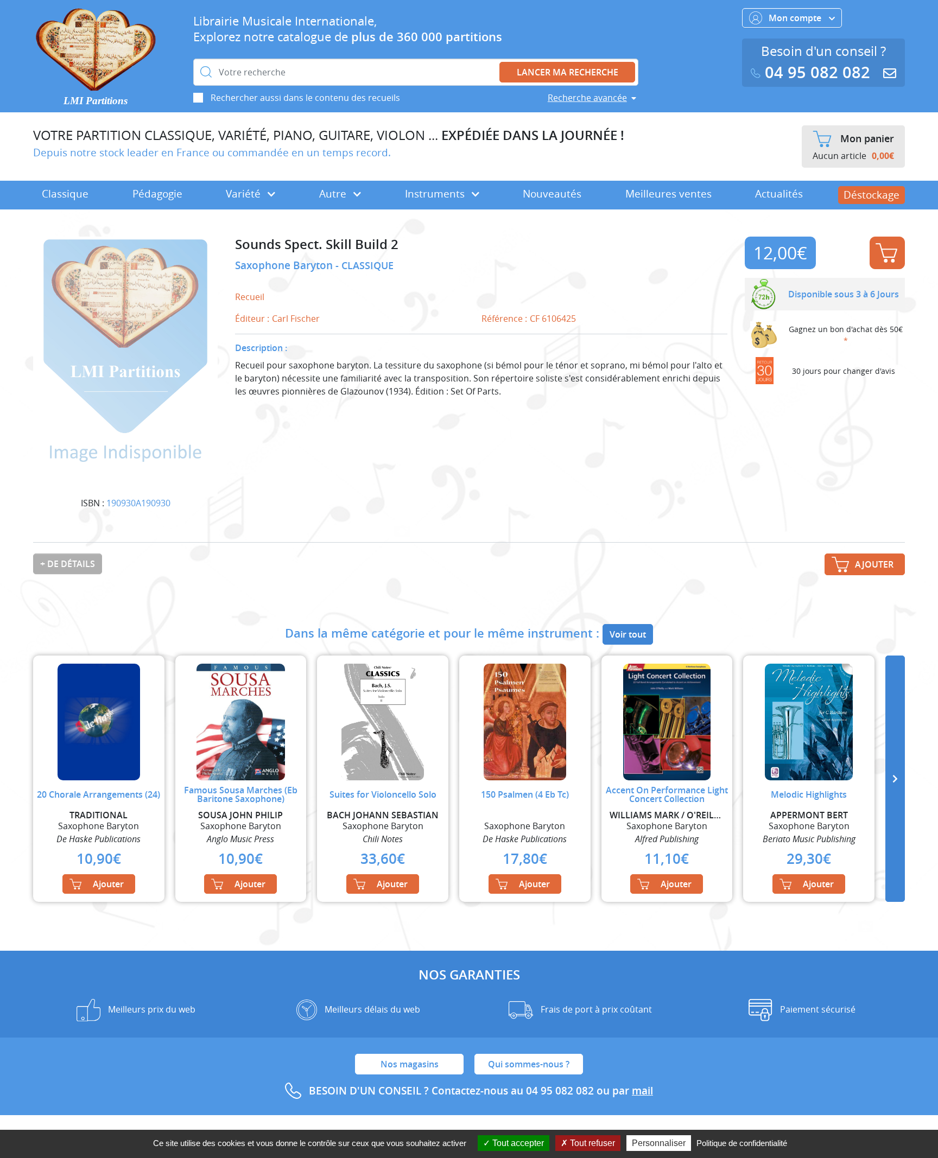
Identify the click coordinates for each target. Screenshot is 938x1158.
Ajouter (887, 253)
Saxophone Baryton (285, 265)
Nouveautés (552, 194)
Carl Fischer (296, 319)
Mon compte (796, 18)
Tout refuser (591, 1143)
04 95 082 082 (817, 72)
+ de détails (67, 564)
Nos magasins (410, 1064)
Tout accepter (517, 1143)
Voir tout (628, 634)
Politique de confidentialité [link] (741, 1143)
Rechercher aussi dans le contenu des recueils (305, 98)
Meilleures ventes (668, 194)
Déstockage (871, 195)
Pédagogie (157, 194)
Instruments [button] (436, 194)
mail (642, 1091)
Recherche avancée (587, 98)
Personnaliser (659, 1143)
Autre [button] (334, 194)
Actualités (779, 194)
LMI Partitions (96, 100)
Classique (65, 194)
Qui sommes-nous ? (528, 1064)
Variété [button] (244, 194)
